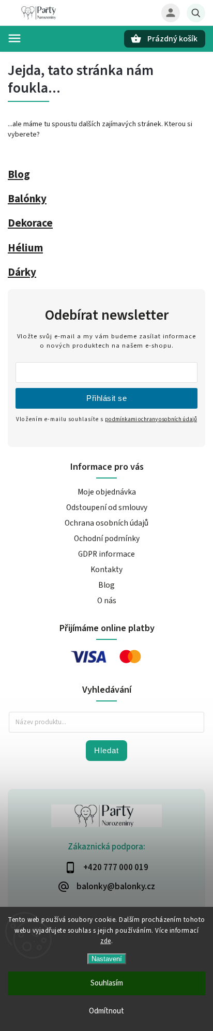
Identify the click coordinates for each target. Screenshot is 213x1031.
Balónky (27, 198)
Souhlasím (106, 983)
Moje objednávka (107, 492)
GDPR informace (106, 554)
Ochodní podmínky (107, 538)
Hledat (106, 750)
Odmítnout (106, 1011)
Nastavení (107, 959)
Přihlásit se (106, 398)
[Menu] (14, 38)
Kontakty (106, 569)
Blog (19, 174)
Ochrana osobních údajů (106, 523)
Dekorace (30, 223)
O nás (106, 600)
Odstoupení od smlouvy (106, 507)
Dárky (22, 272)
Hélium (25, 248)
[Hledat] (196, 13)
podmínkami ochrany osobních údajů (151, 419)
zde (105, 941)
